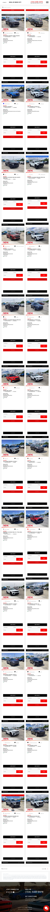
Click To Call (13, 78)
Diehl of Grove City (5, 82)
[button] (23, 22)
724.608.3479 (21, 82)
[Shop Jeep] (4, 2)
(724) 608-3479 (37, 2)
